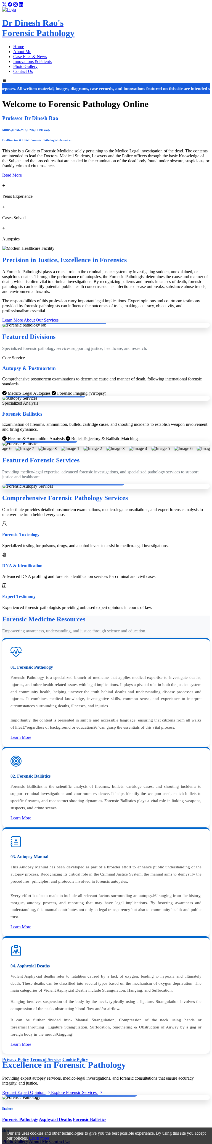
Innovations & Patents (32, 61)
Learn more (39, 1138)
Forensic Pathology (20, 1119)
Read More (12, 175)
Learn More (20, 737)
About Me (22, 51)
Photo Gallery (25, 66)
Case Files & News (30, 56)
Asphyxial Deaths (55, 1119)
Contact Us (23, 71)
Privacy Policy (15, 1059)
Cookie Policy (75, 1059)
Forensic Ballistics (89, 1119)
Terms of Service (45, 1059)
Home (18, 46)
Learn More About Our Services (30, 320)
